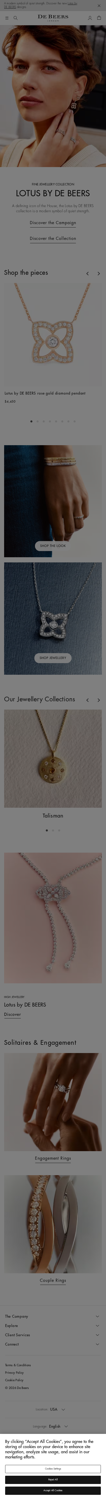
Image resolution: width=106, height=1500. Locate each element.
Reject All (53, 1480)
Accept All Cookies (52, 1490)
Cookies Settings (53, 1469)
